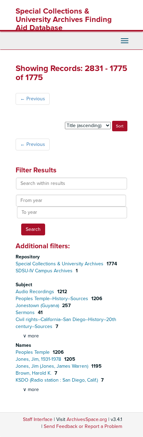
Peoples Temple (33, 352)
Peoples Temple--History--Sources (53, 299)
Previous (32, 99)
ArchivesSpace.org (87, 419)
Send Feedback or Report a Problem (83, 426)
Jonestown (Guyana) (38, 306)
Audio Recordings (36, 292)
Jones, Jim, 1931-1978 (39, 359)
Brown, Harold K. (34, 373)
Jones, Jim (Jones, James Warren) (53, 366)
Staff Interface (37, 419)
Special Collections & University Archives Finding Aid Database (64, 19)
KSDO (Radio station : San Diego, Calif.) (57, 380)
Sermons (26, 312)
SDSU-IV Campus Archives (45, 271)
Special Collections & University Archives (60, 264)
